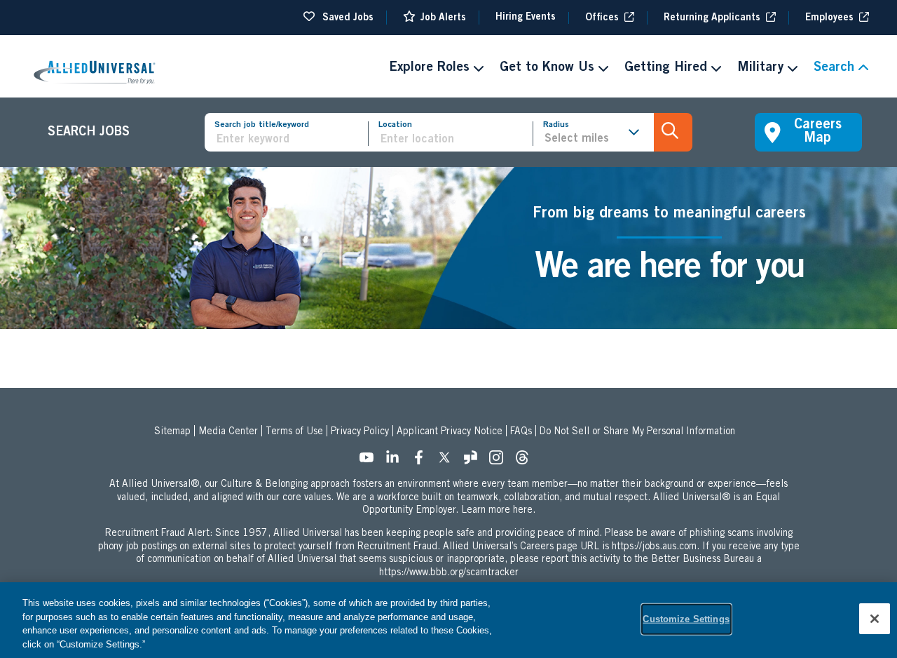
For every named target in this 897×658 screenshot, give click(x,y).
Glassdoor (474, 461)
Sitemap (172, 432)
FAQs (521, 432)
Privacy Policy (360, 432)
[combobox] (455, 139)
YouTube (371, 461)
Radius (556, 125)
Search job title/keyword (261, 125)
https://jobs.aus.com (654, 547)
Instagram (500, 461)
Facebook (422, 461)
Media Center (228, 432)
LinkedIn (396, 461)
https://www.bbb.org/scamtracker (449, 573)
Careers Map (818, 132)
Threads (526, 461)
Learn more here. (498, 511)
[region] (448, 620)
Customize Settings (686, 619)
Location (395, 125)
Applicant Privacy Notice (449, 432)
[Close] (874, 618)
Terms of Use (294, 432)
